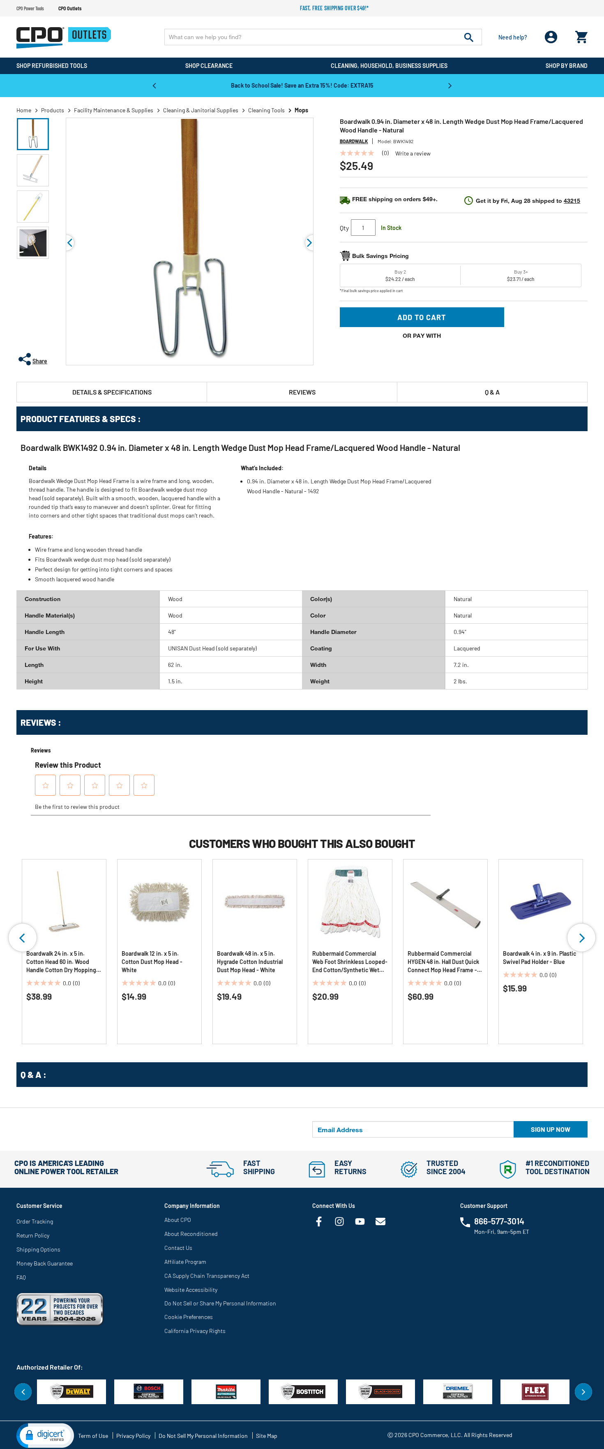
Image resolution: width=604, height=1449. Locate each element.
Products (52, 110)
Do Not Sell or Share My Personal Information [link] (220, 1303)
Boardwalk (354, 141)
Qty (344, 228)
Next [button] (450, 85)
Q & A (492, 392)
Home (23, 110)
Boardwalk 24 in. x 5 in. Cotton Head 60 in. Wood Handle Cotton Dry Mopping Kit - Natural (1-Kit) (61, 962)
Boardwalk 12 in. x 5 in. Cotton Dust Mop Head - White (152, 961)
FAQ (21, 1277)
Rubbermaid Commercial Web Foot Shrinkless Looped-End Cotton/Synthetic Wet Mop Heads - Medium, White (349, 962)
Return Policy (32, 1235)
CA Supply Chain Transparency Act (206, 1275)
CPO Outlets (69, 8)
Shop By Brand (567, 65)
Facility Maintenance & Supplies (113, 110)
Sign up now (550, 1129)
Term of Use (93, 1435)
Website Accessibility (190, 1289)
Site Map (266, 1435)
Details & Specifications (112, 392)
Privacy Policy (133, 1435)
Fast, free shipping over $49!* (334, 8)
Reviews (302, 392)
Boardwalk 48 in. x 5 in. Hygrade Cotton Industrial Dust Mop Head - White (250, 961)
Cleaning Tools (266, 110)
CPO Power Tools (30, 8)
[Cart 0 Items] (581, 35)
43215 (572, 200)
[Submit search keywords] (469, 37)
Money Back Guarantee (44, 1263)
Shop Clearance (209, 65)
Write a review (413, 153)
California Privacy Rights (195, 1330)
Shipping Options (38, 1249)
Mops (301, 110)
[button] (33, 134)
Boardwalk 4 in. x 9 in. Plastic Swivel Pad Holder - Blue (539, 957)
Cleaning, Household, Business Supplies (389, 65)
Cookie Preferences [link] (188, 1316)
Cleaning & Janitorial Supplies (200, 110)
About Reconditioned (191, 1233)
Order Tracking (34, 1221)
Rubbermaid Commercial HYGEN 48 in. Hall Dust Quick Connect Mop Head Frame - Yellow (443, 962)
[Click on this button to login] (551, 37)
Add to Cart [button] (421, 317)
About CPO (177, 1219)
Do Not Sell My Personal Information (203, 1435)
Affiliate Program (185, 1261)
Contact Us (178, 1247)
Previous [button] (154, 85)
